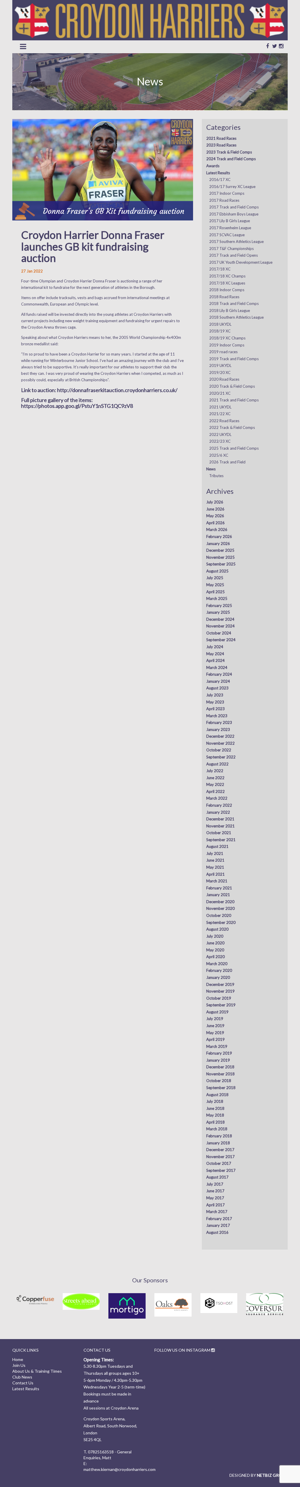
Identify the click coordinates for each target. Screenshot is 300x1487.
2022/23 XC (220, 441)
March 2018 (216, 1129)
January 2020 (218, 977)
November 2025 (220, 557)
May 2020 (215, 950)
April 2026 (215, 522)
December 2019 (220, 984)
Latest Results (218, 172)
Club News (22, 1376)
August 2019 (217, 1012)
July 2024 (214, 646)
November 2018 (220, 1074)
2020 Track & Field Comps (232, 386)
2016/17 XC (220, 179)
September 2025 (221, 564)
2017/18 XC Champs (227, 276)
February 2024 (219, 674)
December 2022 (220, 736)
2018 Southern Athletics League (236, 317)
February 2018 (219, 1136)
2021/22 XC (220, 413)
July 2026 (214, 502)
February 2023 (219, 722)
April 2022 (215, 791)
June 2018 (215, 1108)
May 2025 (215, 584)
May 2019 (215, 1032)
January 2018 (218, 1143)
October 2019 (218, 998)
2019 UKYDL (220, 365)
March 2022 (216, 798)
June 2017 (215, 1190)
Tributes (216, 475)
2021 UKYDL (220, 407)
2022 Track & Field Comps (232, 427)
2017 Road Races (224, 200)
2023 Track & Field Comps (229, 152)
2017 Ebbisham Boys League (233, 214)
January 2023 (218, 729)
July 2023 (214, 695)
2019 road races (223, 351)
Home (17, 1359)
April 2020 (215, 956)
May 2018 (215, 1115)
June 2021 (215, 860)
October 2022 (218, 750)
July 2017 (214, 1184)
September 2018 (221, 1087)
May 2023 (215, 702)
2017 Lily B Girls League (229, 220)
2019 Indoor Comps (226, 345)
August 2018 (217, 1094)
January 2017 (218, 1225)
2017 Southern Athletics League (236, 241)
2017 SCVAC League (227, 234)
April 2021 (215, 874)
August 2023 (217, 688)
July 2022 (214, 770)
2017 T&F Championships (231, 248)
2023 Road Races (221, 145)
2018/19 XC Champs (227, 338)
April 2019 (215, 1039)
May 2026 (215, 515)
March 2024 (216, 667)
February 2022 (219, 805)
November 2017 (220, 1156)
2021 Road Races (221, 138)
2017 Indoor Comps (226, 193)
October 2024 (218, 633)
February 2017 (219, 1218)
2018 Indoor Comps (226, 289)
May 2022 (215, 784)
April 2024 (215, 660)
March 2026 (216, 529)
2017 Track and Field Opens (233, 255)
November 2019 (220, 991)
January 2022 (218, 812)
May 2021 (215, 867)
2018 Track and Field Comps (234, 303)
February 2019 (219, 1053)
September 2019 (221, 1005)
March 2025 (216, 598)
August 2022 (217, 764)
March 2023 (216, 715)
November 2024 (220, 626)
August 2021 (217, 846)
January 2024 (218, 681)
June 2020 (215, 943)
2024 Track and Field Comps (231, 158)
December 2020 (220, 901)
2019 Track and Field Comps (234, 358)
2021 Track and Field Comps (234, 400)
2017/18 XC (220, 269)
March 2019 (216, 1046)
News (211, 469)
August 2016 (217, 1232)
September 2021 (221, 839)
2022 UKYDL (220, 434)
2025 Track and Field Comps (234, 448)
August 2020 (217, 929)
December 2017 (220, 1149)
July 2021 (214, 853)
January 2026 (218, 543)
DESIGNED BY (258, 1475)
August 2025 (217, 571)
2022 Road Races (224, 420)
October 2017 (218, 1163)
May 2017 (215, 1198)
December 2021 (220, 819)
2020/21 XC (220, 393)
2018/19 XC (220, 331)
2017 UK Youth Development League (240, 262)
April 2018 (215, 1122)
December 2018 (220, 1067)
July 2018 (214, 1101)
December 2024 (220, 619)
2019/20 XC (220, 372)
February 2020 (219, 970)
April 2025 (215, 591)
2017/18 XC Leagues (227, 283)
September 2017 (221, 1170)
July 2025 (214, 577)
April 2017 (215, 1205)
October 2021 (218, 832)
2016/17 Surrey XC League (232, 186)
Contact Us (22, 1382)
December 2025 (220, 550)
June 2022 (215, 777)
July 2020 (214, 936)
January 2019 (218, 1060)
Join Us (18, 1365)
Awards (212, 165)
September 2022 (221, 757)
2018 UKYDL (220, 324)
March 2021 (216, 881)
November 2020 (220, 908)
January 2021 (218, 894)
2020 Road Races (224, 379)
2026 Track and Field (227, 462)
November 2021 (220, 826)
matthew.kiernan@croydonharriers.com (119, 1469)
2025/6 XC (218, 455)
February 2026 (219, 536)
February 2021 (219, 888)
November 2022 (220, 743)
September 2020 (221, 922)
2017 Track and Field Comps (234, 207)
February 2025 (219, 605)
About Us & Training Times (37, 1371)
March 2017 (216, 1211)
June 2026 (215, 509)
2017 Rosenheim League (230, 227)
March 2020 (216, 963)
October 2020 (218, 915)
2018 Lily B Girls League (229, 310)
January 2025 (218, 612)
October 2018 (218, 1080)
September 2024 (221, 639)
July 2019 (214, 1018)
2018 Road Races (224, 296)
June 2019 (215, 1025)
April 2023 (215, 708)
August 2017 (217, 1177)
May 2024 (215, 653)
